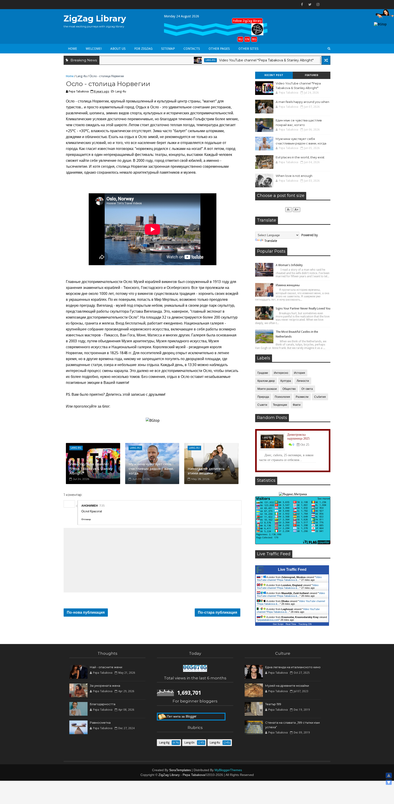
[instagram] (317, 4)
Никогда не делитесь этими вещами (206, 471)
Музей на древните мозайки (287, 685)
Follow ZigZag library (247, 21)
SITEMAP (168, 48)
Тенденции (280, 404)
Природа (263, 396)
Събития (320, 396)
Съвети (262, 404)
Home (72, 48)
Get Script (278, 624)
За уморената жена (105, 685)
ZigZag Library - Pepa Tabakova (181, 775)
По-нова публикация (86, 612)
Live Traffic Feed (292, 569)
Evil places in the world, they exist (300, 157)
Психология (282, 396)
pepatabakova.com (268, 619)
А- (288, 209)
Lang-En (317, 60)
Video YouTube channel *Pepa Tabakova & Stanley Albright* (247, 60)
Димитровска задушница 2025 (298, 436)
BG (254, 39)
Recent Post (273, 75)
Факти (297, 404)
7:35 (102, 505)
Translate (270, 241)
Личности (303, 380)
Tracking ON (304, 624)
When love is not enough (294, 176)
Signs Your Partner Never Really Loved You (303, 308)
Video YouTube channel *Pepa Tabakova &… (289, 578)
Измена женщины (288, 285)
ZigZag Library (95, 18)
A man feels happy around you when (302, 102)
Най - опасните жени (106, 667)
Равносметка (100, 722)
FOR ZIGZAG (143, 48)
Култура (285, 380)
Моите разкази (267, 388)
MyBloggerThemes (228, 770)
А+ (296, 209)
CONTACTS (192, 48)
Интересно (281, 373)
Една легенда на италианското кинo (293, 667)
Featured (311, 75)
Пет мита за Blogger (182, 714)
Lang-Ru (81, 76)
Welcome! (94, 48)
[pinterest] (325, 4)
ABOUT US (118, 48)
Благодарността (102, 704)
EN (247, 39)
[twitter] (309, 4)
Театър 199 (273, 704)
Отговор (86, 519)
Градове (262, 373)
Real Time (291, 624)
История (299, 373)
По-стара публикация (217, 612)
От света (307, 388)
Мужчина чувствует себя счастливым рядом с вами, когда (151, 468)
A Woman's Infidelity (289, 265)
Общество (289, 388)
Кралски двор (266, 380)
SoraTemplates (180, 770)
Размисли (302, 396)
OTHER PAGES (219, 48)
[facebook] (301, 4)
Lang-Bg (191, 60)
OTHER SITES (248, 48)
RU (240, 39)
